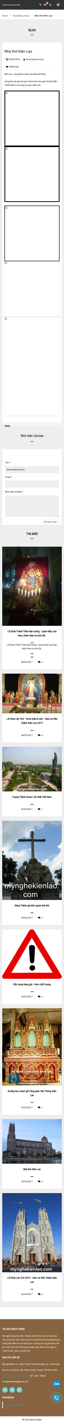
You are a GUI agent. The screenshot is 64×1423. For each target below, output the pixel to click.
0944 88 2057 (8, 1376)
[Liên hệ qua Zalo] (56, 1384)
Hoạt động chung (21, 15)
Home (5, 15)
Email (8, 477)
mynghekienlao (15, 1405)
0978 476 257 (23, 1376)
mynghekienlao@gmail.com (15, 1381)
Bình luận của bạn (14, 492)
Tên (7, 462)
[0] (44, 5)
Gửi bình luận (50, 521)
